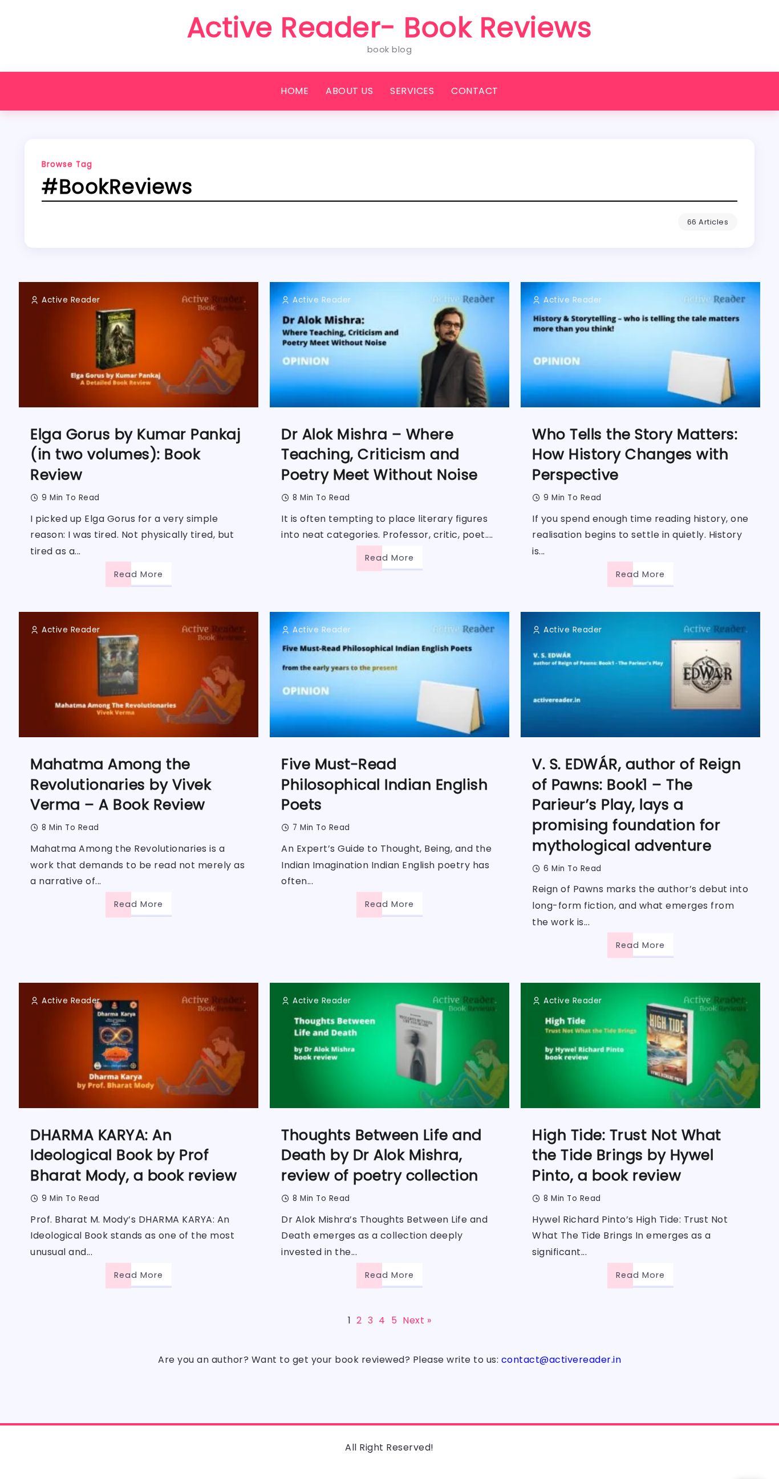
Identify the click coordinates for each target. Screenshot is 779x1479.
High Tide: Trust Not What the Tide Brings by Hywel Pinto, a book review (626, 1155)
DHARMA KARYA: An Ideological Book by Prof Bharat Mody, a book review (133, 1155)
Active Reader (71, 300)
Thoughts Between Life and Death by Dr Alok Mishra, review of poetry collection (381, 1155)
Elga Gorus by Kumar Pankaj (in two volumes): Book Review (135, 454)
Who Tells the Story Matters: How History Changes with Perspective (634, 454)
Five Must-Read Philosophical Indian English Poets (384, 784)
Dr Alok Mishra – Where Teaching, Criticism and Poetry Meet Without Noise (379, 454)
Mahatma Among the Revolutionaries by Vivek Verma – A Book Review (120, 784)
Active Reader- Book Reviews (390, 28)
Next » (417, 1320)
